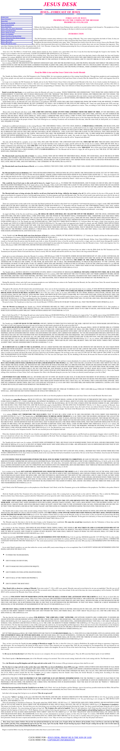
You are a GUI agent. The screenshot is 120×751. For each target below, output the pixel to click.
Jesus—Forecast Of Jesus (8, 30)
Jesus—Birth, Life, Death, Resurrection (11, 28)
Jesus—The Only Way (7, 39)
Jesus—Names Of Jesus (8, 32)
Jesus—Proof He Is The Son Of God (11, 36)
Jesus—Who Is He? (6, 41)
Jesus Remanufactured (7, 24)
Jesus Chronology (6, 19)
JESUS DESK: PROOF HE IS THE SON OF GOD (70, 737)
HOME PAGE (5, 17)
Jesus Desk (4, 21)
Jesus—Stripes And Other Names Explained (13, 38)
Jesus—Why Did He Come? (8, 43)
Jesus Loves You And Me (8, 23)
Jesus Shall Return (6, 26)
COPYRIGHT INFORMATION (61, 740)
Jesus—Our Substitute (7, 34)
